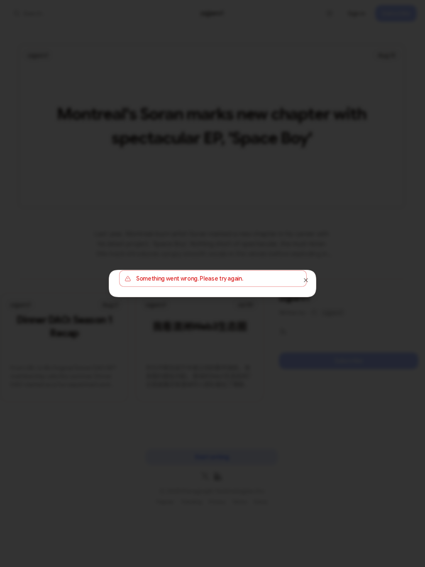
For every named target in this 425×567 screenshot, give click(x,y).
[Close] (306, 280)
